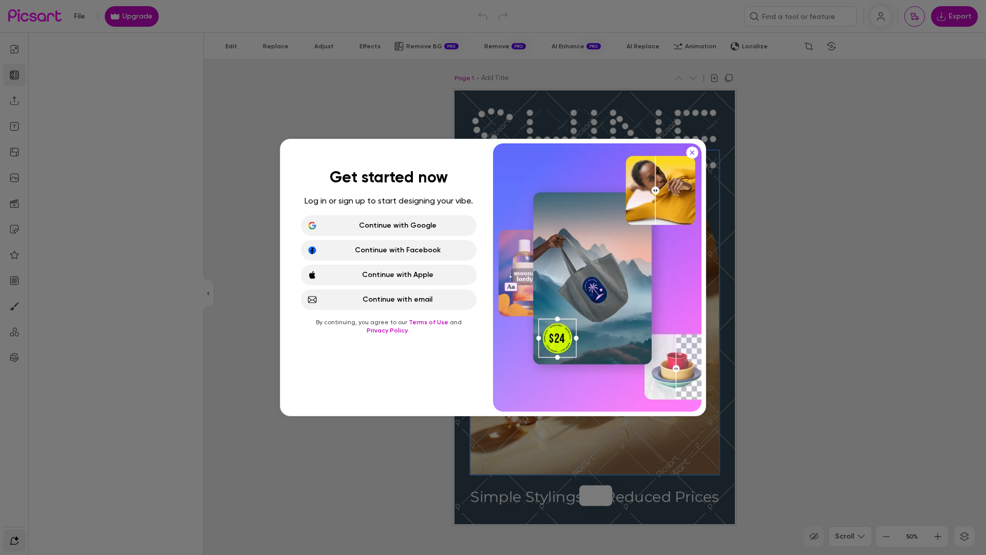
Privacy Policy (388, 330)
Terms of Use (429, 322)
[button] (493, 277)
